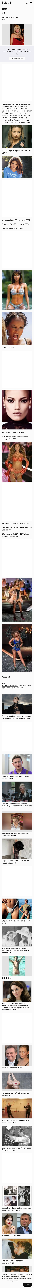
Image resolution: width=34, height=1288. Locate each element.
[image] (17, 136)
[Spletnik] (7, 3)
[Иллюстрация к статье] (17, 34)
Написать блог (17, 58)
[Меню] (31, 3)
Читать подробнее (11, 1281)
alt (9, 677)
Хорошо (27, 1285)
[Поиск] (27, 3)
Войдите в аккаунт (10, 685)
